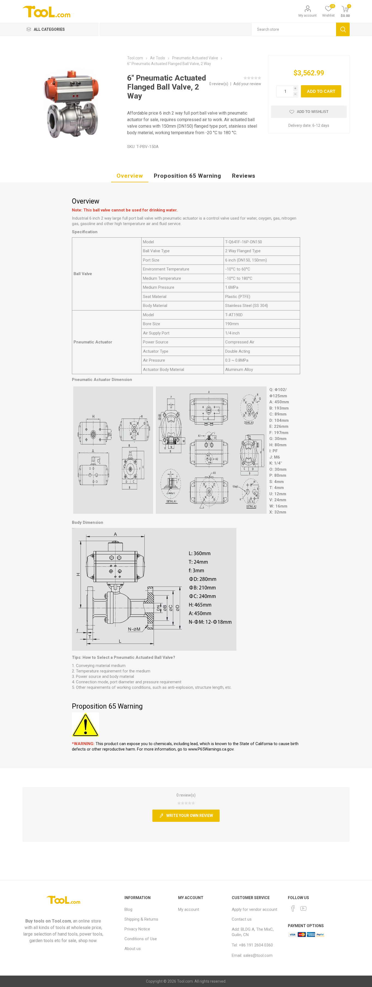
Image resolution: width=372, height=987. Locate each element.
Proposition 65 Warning (187, 176)
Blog (128, 909)
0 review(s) (219, 84)
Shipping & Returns (141, 919)
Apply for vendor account (254, 909)
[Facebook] (293, 908)
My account (307, 15)
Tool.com (61, 921)
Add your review (247, 84)
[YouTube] (303, 908)
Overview (130, 176)
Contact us (242, 919)
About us (132, 948)
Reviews (243, 176)
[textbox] (293, 29)
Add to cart (321, 91)
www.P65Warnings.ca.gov (210, 749)
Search (343, 29)
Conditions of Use (140, 938)
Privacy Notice (137, 929)
